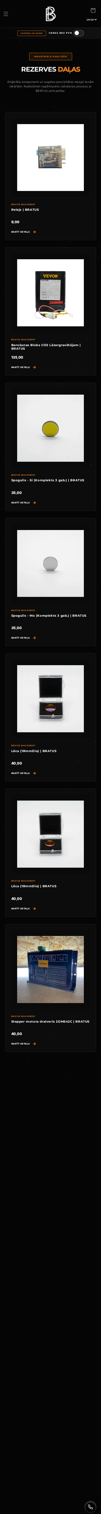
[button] (6, 14)
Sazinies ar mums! (31, 33)
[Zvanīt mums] (90, 1507)
